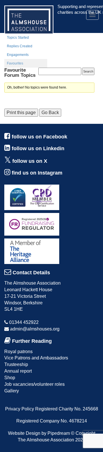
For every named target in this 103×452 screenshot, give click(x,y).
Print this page (21, 112)
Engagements (18, 55)
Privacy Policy (19, 408)
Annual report (18, 371)
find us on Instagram (37, 173)
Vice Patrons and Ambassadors (36, 357)
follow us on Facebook (39, 137)
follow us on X (29, 161)
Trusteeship (16, 364)
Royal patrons (18, 351)
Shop (9, 377)
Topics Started (18, 38)
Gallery (11, 390)
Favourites (15, 63)
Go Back (50, 112)
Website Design (24, 433)
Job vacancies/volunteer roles (34, 384)
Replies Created (19, 46)
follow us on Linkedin (38, 148)
